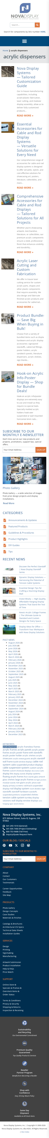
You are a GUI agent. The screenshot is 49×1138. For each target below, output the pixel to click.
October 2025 (14, 671)
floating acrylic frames (13, 776)
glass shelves (9, 779)
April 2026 (13, 654)
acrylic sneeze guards (21, 758)
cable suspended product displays (27, 764)
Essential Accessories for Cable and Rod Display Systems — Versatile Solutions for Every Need (29, 139)
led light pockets (40, 780)
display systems (33, 773)
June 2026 (12, 648)
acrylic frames (10, 749)
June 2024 (12, 717)
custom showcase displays (20, 770)
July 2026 (12, 645)
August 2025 (14, 677)
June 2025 (12, 682)
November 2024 (15, 703)
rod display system (19, 788)
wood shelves (19, 804)
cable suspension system (16, 767)
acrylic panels (24, 749)
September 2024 (15, 708)
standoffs (33, 791)
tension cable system (13, 797)
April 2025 (13, 688)
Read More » (25, 115)
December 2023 (15, 734)
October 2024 (14, 705)
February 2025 (15, 694)
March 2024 (13, 725)
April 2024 (13, 723)
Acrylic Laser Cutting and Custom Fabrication (27, 267)
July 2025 (12, 680)
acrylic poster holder (12, 755)
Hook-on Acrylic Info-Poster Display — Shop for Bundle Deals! (30, 382)
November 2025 (15, 668)
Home (5, 50)
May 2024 (12, 720)
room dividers (35, 788)
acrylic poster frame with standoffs (26, 752)
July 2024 (12, 714)
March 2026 (13, 657)
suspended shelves (29, 794)
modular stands (9, 782)
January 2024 (14, 731)
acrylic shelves (29, 755)
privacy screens (16, 785)
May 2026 (12, 651)
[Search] (37, 24)
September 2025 (15, 674)
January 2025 (14, 697)
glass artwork (39, 776)
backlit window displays (22, 761)
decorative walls (38, 771)
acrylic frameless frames (28, 746)
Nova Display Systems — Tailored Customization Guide (29, 77)
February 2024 (15, 728)
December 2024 (15, 700)
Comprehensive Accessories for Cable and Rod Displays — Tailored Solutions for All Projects (30, 209)
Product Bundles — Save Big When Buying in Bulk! (31, 322)
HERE (42, 31)
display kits (8, 773)
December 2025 (15, 665)
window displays (30, 800)
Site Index (25, 1132)
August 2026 (14, 642)
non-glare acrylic (23, 782)
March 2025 (13, 691)
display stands (19, 773)
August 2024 (14, 711)
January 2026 (14, 662)
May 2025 (12, 685)
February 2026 (15, 660)
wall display (17, 800)
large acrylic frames (24, 779)
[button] (24, 41)
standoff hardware (20, 791)
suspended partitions (11, 794)
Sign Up (41, 449)
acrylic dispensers (10, 747)
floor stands (29, 776)
